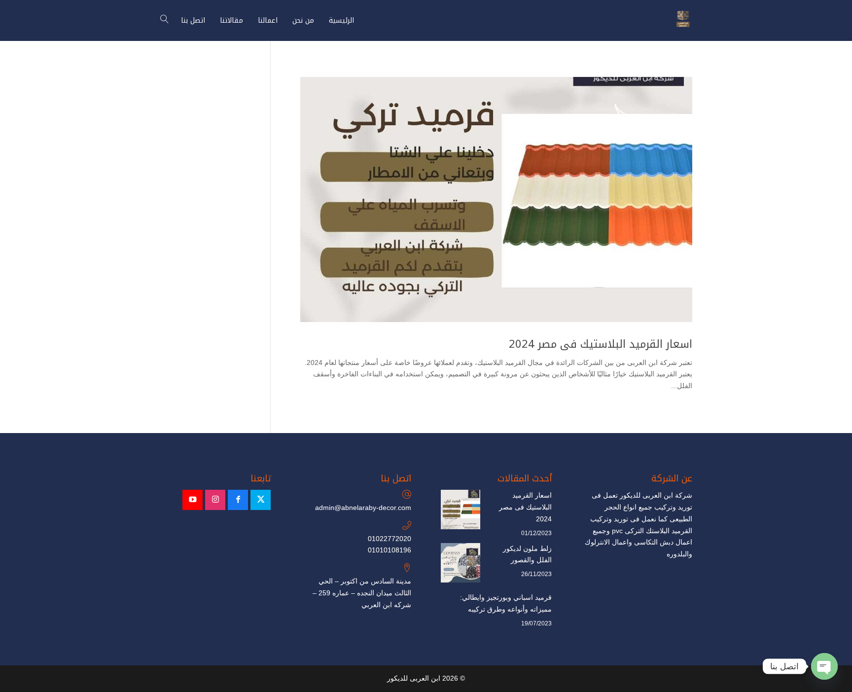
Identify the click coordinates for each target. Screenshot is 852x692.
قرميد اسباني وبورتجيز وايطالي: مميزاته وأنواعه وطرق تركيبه (506, 603)
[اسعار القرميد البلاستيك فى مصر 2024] (460, 511)
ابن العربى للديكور (413, 678)
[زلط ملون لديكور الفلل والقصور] (460, 564)
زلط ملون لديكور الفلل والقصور (527, 554)
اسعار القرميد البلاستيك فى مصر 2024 (600, 344)
